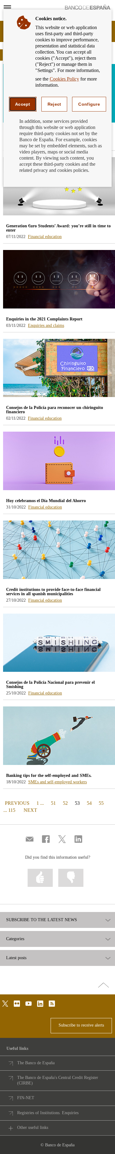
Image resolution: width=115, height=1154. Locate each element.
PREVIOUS (16, 803)
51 (53, 803)
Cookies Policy (64, 78)
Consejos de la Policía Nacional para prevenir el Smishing (50, 684)
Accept (22, 104)
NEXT (30, 810)
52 (65, 803)
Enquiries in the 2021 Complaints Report (44, 319)
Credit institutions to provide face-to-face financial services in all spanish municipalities (53, 591)
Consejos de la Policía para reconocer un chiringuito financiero (54, 409)
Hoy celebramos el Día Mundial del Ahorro (46, 500)
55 (101, 803)
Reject (54, 104)
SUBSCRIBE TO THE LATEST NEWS (41, 920)
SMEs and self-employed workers (57, 782)
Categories (15, 939)
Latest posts (16, 958)
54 (89, 803)
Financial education (45, 236)
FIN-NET (25, 1097)
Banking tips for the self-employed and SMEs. (49, 775)
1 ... (40, 803)
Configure (89, 104)
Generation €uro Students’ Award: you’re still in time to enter (58, 228)
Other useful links (32, 1127)
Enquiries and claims (46, 325)
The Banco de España (36, 1063)
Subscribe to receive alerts (81, 1025)
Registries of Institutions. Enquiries (48, 1112)
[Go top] (103, 985)
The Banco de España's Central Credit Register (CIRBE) (57, 1080)
